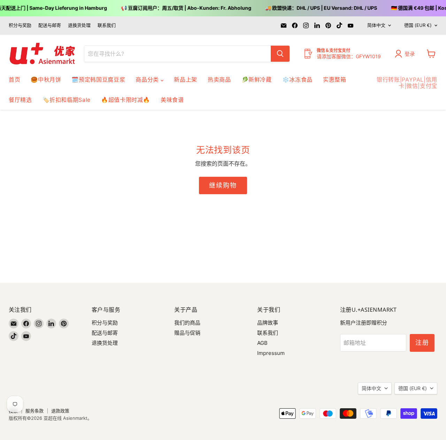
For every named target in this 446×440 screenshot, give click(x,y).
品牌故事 (267, 322)
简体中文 (376, 25)
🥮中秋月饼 (46, 79)
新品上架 (185, 79)
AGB (262, 343)
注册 (422, 342)
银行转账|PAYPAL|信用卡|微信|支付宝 (407, 82)
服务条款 (34, 411)
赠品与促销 (187, 332)
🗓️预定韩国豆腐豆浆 (98, 79)
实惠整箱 (334, 79)
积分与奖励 (20, 25)
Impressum (271, 353)
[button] (406, 54)
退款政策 (60, 411)
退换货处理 (79, 25)
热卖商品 (219, 79)
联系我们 (107, 25)
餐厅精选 (20, 99)
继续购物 (223, 185)
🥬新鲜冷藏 (256, 79)
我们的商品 (187, 322)
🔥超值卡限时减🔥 (125, 99)
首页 (14, 79)
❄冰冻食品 (297, 79)
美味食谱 (172, 99)
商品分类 (148, 79)
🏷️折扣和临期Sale (67, 99)
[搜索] (280, 54)
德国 (418, 25)
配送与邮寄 (49, 25)
